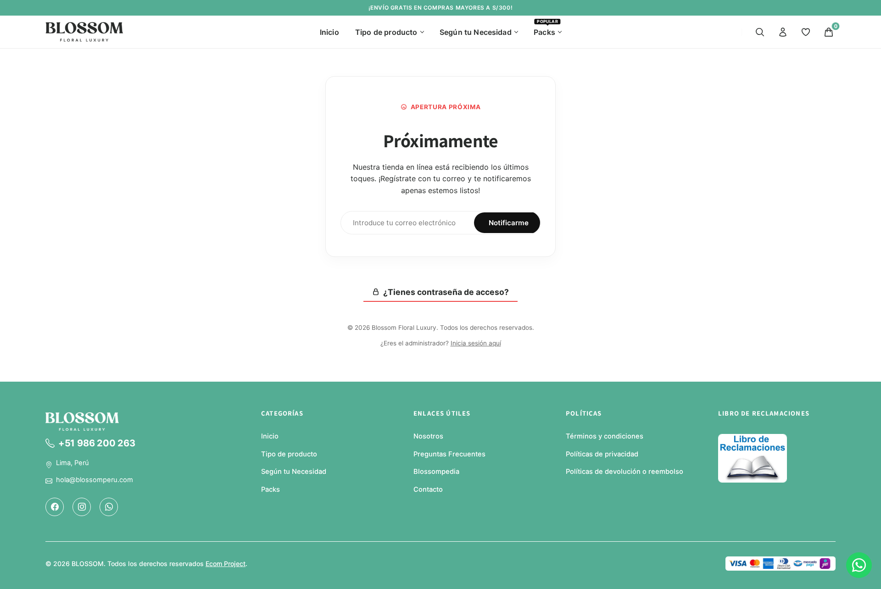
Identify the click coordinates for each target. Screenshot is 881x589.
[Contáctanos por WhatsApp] (859, 565)
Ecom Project (225, 563)
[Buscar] (760, 32)
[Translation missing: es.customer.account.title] (783, 32)
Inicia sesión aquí (476, 343)
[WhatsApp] (109, 506)
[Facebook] (54, 506)
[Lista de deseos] (806, 32)
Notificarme (509, 222)
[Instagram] (81, 506)
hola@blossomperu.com (94, 480)
